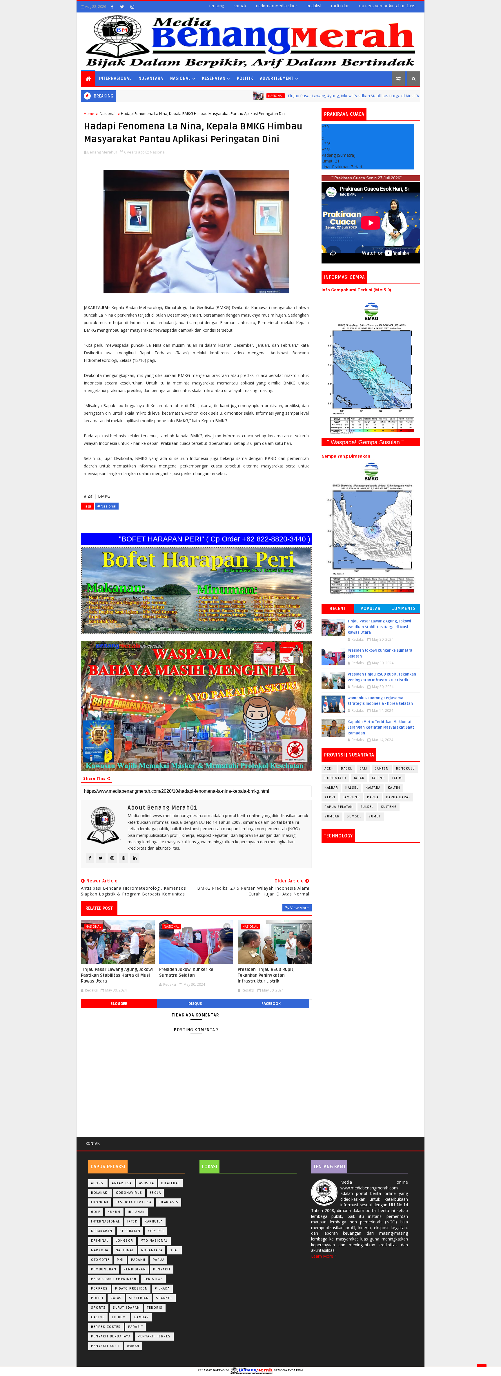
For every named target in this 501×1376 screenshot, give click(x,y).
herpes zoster (106, 1327)
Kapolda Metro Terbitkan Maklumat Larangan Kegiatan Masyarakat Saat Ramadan (381, 728)
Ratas (116, 1298)
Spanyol (164, 1298)
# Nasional (106, 506)
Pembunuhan (103, 1269)
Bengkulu (405, 768)
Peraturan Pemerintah (113, 1279)
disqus (195, 1003)
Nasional (180, 78)
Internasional (115, 78)
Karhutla (154, 1221)
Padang (138, 1260)
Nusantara (151, 78)
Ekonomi (99, 1202)
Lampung (351, 797)
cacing (98, 1317)
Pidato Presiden (131, 1288)
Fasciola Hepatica (134, 1202)
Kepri (329, 797)
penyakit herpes (154, 1336)
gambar (141, 1317)
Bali (363, 768)
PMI (120, 1260)
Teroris (155, 1307)
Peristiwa (153, 1279)
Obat (174, 1250)
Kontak (239, 5)
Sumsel (354, 816)
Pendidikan (135, 1269)
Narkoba (99, 1250)
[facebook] (112, 6)
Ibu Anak (136, 1212)
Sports (98, 1307)
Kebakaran (101, 1231)
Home (89, 113)
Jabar (359, 778)
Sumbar (332, 816)
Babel (346, 768)
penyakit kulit (105, 1346)
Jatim (397, 778)
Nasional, (158, 152)
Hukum (114, 1212)
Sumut (375, 816)
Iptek (132, 1221)
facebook (271, 1003)
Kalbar (331, 787)
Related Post (99, 908)
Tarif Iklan (340, 5)
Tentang (216, 5)
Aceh (329, 768)
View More (299, 907)
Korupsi (156, 1231)
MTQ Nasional (154, 1240)
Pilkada (162, 1288)
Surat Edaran (126, 1307)
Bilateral (170, 1183)
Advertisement (277, 78)
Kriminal (99, 1240)
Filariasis (168, 1202)
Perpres (99, 1288)
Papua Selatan (338, 807)
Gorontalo (335, 778)
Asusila (146, 1183)
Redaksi (313, 5)
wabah (133, 1346)
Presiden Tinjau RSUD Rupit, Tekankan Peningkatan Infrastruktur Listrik (266, 975)
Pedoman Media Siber (276, 5)
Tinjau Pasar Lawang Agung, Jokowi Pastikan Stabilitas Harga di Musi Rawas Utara (304, 95)
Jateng (378, 778)
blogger (118, 1003)
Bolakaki (100, 1193)
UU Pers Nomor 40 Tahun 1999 (387, 5)
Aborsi (98, 1183)
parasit (135, 1327)
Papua (373, 797)
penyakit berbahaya (110, 1336)
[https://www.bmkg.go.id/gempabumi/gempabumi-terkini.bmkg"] (371, 368)
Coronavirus (129, 1193)
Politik (245, 78)
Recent (338, 608)
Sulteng (389, 807)
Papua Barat (398, 797)
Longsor (124, 1240)
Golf (95, 1212)
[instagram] (132, 6)
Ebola (155, 1193)
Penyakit (161, 1269)
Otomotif (100, 1260)
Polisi (97, 1298)
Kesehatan (214, 78)
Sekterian (139, 1298)
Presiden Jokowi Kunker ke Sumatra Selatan (186, 972)
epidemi (119, 1317)
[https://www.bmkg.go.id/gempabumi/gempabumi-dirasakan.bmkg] (371, 528)
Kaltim (394, 787)
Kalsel (351, 787)
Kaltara (373, 787)
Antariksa (122, 1183)
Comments (403, 608)
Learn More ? (323, 1256)
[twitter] (122, 6)
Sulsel (367, 807)
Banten (382, 768)
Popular (371, 608)
